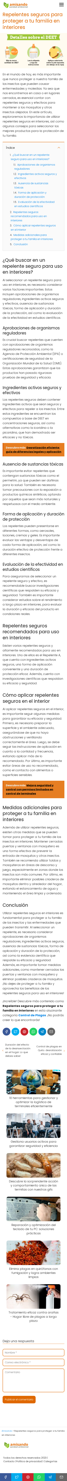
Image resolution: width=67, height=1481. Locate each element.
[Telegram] (42, 1032)
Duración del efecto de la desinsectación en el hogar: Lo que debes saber (17, 1050)
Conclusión (20, 244)
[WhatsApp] (33, 1032)
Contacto (8, 1461)
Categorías (50, 1461)
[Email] (51, 1032)
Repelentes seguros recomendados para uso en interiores (29, 216)
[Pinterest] (24, 1032)
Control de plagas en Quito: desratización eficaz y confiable (49, 1050)
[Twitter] (15, 1032)
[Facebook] (6, 1032)
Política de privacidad (29, 1461)
